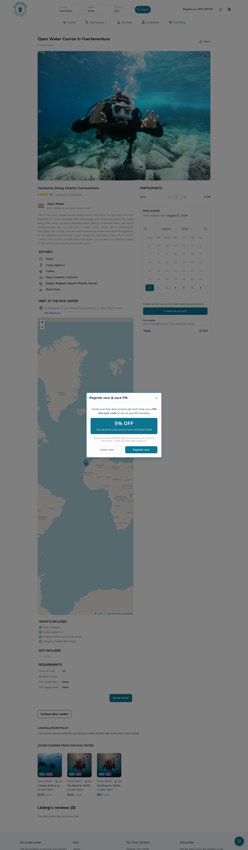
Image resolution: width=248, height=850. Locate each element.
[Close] (156, 398)
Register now (141, 450)
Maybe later (107, 450)
